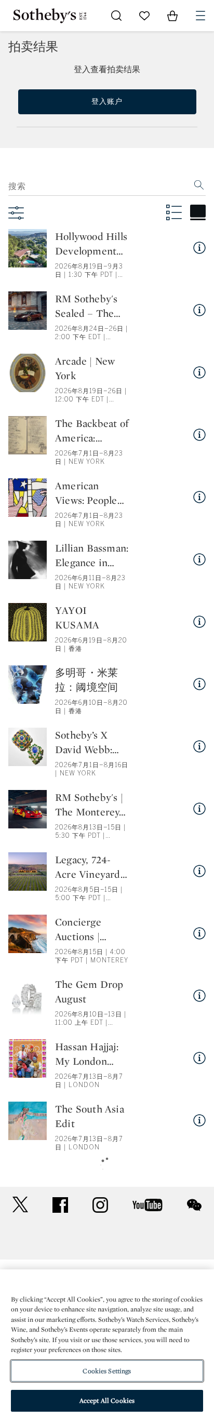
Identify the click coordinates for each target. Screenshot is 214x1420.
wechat (194, 1205)
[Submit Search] (116, 15)
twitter (20, 1205)
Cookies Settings (107, 1371)
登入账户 (107, 101)
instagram (100, 1205)
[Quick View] (199, 248)
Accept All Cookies (107, 1400)
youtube (147, 1205)
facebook (60, 1205)
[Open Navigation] (200, 15)
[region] (107, 1344)
